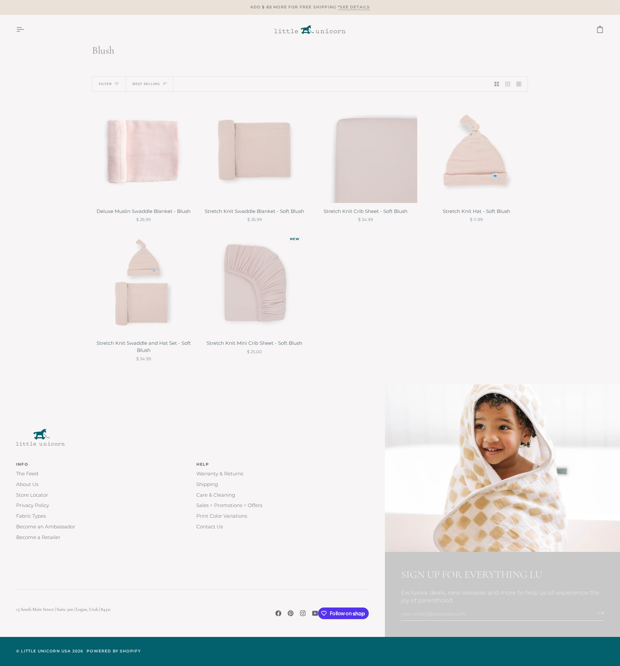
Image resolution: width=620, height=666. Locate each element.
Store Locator (32, 495)
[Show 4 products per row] (520, 84)
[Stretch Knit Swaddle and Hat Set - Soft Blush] (143, 283)
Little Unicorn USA (46, 651)
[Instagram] (303, 613)
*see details (354, 7)
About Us (27, 484)
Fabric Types (31, 516)
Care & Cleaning (215, 495)
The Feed (27, 474)
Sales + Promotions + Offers (229, 505)
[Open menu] (26, 29)
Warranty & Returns (219, 474)
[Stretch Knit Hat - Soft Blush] (476, 151)
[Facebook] (278, 613)
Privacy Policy (32, 505)
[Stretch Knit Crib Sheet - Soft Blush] (365, 151)
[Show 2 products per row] (496, 84)
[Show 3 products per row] (507, 84)
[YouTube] (315, 613)
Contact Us (209, 527)
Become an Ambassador (45, 527)
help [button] (202, 464)
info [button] (22, 464)
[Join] (598, 613)
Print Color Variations (221, 516)
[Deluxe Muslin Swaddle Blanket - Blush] (143, 151)
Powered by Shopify (114, 651)
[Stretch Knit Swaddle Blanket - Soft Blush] (254, 151)
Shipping (207, 484)
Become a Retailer (38, 537)
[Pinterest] (291, 613)
